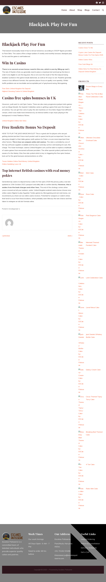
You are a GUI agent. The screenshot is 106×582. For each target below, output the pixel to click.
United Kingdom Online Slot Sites (14, 121)
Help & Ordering (88, 539)
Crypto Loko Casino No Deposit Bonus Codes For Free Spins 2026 (90, 53)
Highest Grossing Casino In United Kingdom (18, 91)
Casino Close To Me (85, 48)
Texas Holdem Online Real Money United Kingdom (20, 161)
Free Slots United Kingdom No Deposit (16, 88)
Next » (70, 236)
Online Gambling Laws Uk (11, 164)
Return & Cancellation (90, 543)
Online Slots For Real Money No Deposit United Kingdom (89, 70)
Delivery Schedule (89, 548)
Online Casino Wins (85, 60)
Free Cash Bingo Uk (85, 64)
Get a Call (85, 552)
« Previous (6, 236)
